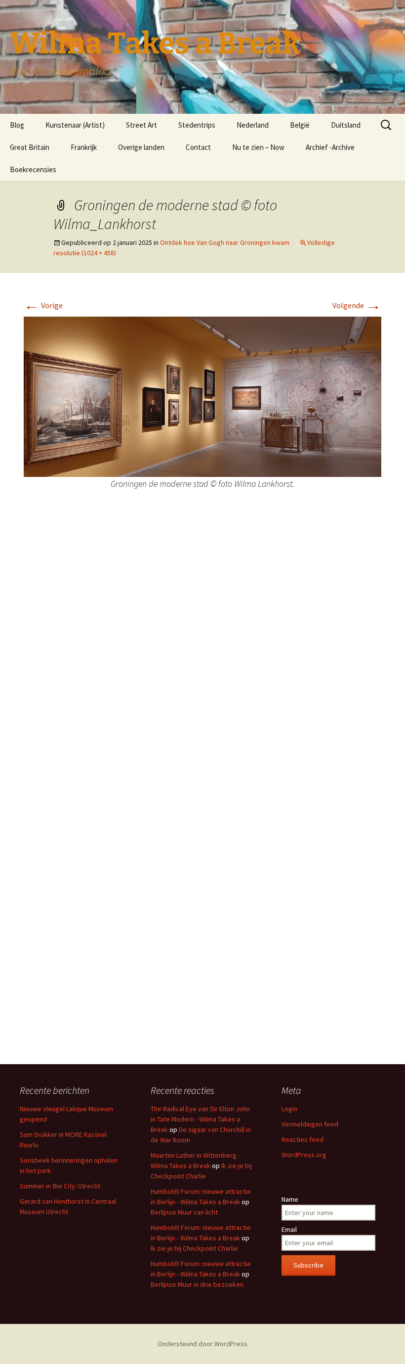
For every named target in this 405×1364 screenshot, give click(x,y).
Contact (198, 147)
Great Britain (29, 147)
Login (289, 1108)
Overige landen (141, 147)
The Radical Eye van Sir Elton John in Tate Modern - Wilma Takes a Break (200, 1119)
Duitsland (346, 125)
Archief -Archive (330, 147)
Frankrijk (84, 147)
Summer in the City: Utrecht (60, 1185)
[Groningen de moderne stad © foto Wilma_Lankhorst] (202, 396)
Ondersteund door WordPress (202, 1343)
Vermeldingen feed (310, 1124)
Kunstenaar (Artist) (75, 125)
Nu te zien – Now (258, 147)
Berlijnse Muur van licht (184, 1212)
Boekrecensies (33, 169)
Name (290, 1199)
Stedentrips (196, 125)
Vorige (43, 305)
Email (289, 1229)
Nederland (253, 125)
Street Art (141, 125)
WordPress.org (304, 1154)
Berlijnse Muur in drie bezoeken (197, 1284)
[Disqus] (202, 657)
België (300, 125)
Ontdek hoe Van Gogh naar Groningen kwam (224, 242)
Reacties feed (303, 1139)
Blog (17, 125)
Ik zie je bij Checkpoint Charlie (194, 1248)
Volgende (356, 305)
